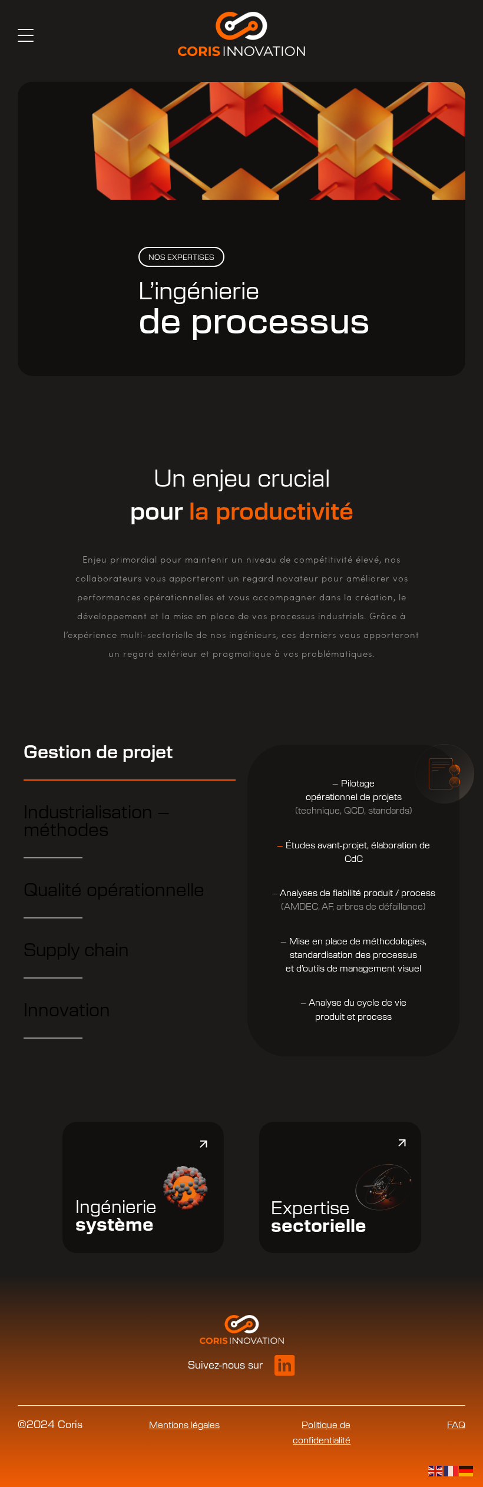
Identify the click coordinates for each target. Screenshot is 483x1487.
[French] (451, 1470)
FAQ (456, 1425)
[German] (466, 1470)
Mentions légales (184, 1425)
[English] (436, 1470)
